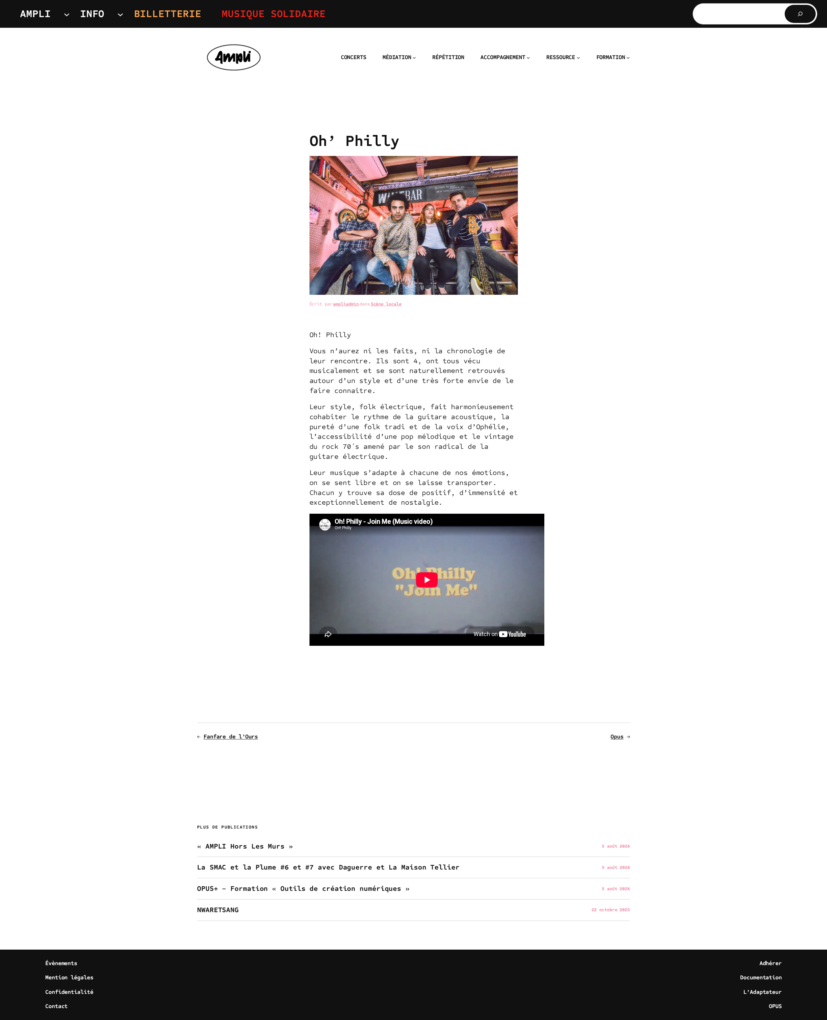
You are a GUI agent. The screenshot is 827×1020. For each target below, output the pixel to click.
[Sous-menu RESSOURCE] (578, 57)
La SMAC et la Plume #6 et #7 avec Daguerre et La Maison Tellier (328, 867)
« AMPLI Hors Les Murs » (245, 846)
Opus (617, 736)
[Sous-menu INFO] (120, 14)
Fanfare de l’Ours (231, 736)
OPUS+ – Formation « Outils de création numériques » (303, 889)
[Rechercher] (800, 14)
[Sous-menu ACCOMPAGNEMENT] (528, 57)
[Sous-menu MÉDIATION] (414, 57)
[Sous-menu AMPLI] (67, 14)
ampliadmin (346, 304)
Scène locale (386, 304)
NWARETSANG (218, 910)
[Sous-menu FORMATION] (628, 57)
